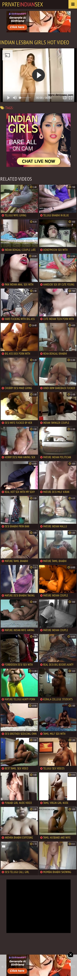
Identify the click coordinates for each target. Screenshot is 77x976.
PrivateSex (22, 4)
